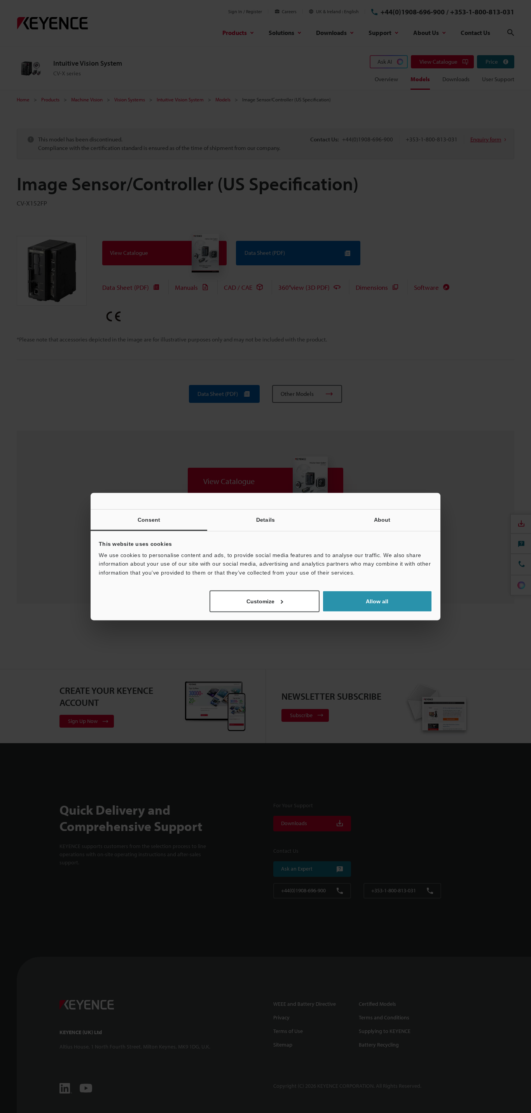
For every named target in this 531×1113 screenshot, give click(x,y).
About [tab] (382, 519)
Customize (260, 601)
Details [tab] (265, 519)
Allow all (377, 601)
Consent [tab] (149, 519)
